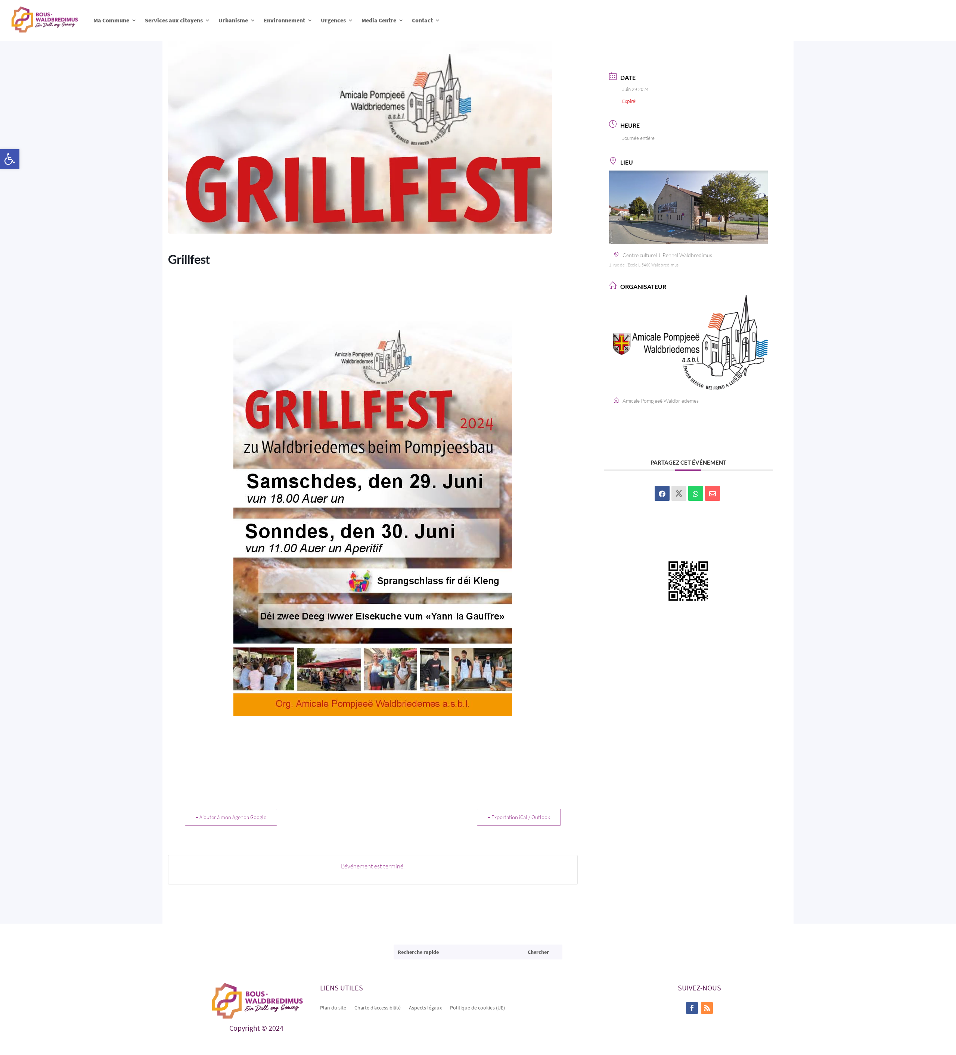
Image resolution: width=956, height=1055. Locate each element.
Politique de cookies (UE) (477, 1007)
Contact (422, 20)
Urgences (333, 20)
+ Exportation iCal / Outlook (519, 817)
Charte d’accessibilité (377, 1007)
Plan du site (333, 1007)
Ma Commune (111, 20)
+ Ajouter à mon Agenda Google (231, 817)
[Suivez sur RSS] (707, 1008)
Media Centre (378, 20)
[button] (9, 159)
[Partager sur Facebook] (662, 493)
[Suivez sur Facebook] (692, 1008)
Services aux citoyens (174, 20)
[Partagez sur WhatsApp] (695, 493)
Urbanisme (233, 20)
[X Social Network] (678, 493)
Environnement (284, 20)
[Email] (712, 493)
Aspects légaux (425, 1007)
